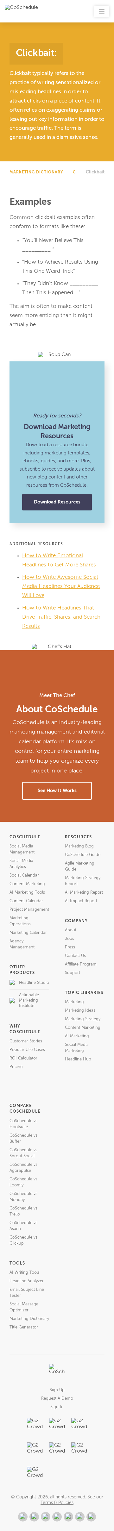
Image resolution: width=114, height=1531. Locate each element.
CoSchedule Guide (82, 855)
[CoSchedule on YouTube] (91, 1517)
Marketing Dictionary (36, 172)
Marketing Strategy (82, 1019)
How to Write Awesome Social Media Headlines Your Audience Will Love (61, 586)
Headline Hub (78, 1059)
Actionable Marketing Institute (29, 1000)
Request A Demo (57, 1399)
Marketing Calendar (28, 933)
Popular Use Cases (27, 1050)
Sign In (57, 1407)
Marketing (74, 1002)
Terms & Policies (57, 1503)
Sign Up (57, 1390)
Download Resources (57, 502)
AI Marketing (77, 1036)
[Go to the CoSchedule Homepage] (57, 1372)
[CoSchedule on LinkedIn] (57, 1517)
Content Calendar (26, 901)
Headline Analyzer (27, 1281)
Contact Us (75, 956)
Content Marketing (27, 884)
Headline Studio (34, 983)
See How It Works (57, 790)
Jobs (69, 939)
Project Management (29, 910)
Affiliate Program (81, 964)
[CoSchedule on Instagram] (80, 1517)
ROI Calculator (23, 1058)
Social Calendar (24, 875)
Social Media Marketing (77, 1048)
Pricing (16, 1067)
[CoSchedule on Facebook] (34, 1517)
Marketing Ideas (80, 1011)
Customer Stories (26, 1041)
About (70, 930)
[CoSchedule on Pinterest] (68, 1517)
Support (72, 973)
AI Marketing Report (84, 892)
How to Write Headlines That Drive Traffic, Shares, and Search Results (61, 617)
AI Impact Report (81, 901)
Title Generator (24, 1327)
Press (70, 947)
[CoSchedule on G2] (23, 1517)
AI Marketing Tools (27, 892)
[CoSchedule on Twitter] (45, 1517)
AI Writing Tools (25, 1273)
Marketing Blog (79, 846)
